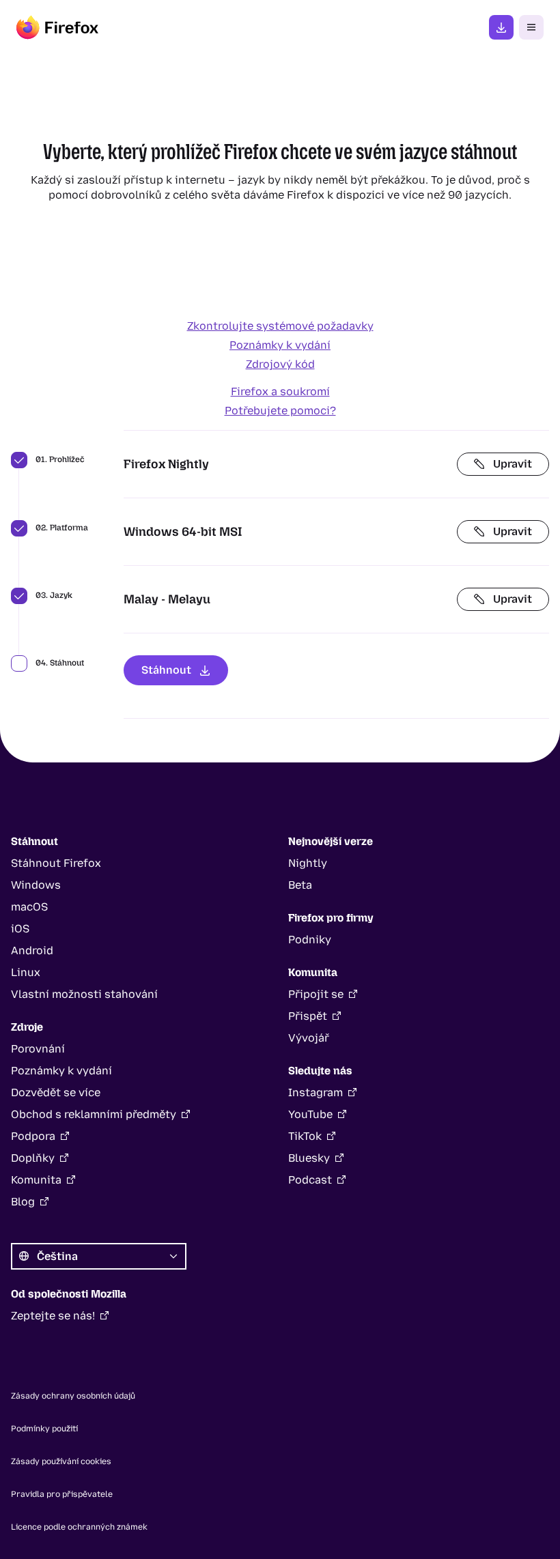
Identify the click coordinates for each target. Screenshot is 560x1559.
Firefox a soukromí (280, 391)
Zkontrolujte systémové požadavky (280, 325)
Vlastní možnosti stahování (84, 994)
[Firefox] (57, 27)
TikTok (305, 1136)
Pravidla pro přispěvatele (62, 1494)
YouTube (310, 1114)
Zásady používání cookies (61, 1461)
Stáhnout (166, 669)
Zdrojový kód (280, 364)
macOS (29, 906)
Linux (25, 972)
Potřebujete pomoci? (280, 410)
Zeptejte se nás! (53, 1315)
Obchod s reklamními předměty (93, 1114)
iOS (20, 928)
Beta (300, 884)
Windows (36, 884)
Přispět (307, 1016)
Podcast (310, 1179)
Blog (23, 1201)
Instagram (315, 1092)
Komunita (36, 1179)
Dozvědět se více (55, 1092)
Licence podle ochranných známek (79, 1527)
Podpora (33, 1136)
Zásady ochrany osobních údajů (73, 1396)
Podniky (309, 939)
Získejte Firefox (501, 27)
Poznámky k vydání (280, 345)
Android (32, 950)
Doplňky (33, 1158)
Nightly (307, 863)
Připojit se (316, 994)
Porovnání (38, 1048)
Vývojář (308, 1037)
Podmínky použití (44, 1428)
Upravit (512, 463)
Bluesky (309, 1158)
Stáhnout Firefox (56, 863)
